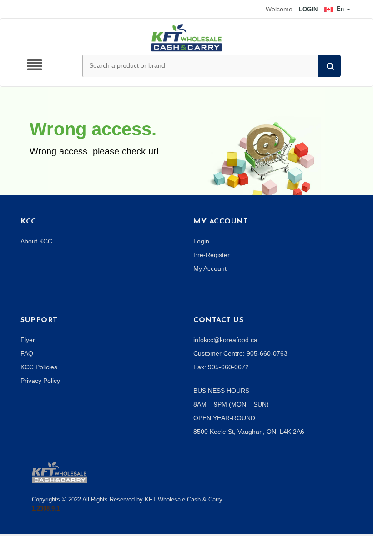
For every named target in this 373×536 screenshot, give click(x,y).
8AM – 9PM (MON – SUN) (231, 404)
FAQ (26, 353)
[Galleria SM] (59, 472)
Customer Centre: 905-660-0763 (240, 353)
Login (201, 241)
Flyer (27, 339)
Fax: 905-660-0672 (221, 367)
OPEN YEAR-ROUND (224, 418)
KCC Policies (38, 367)
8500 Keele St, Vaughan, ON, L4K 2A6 (248, 431)
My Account (210, 268)
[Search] (329, 66)
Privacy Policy (40, 380)
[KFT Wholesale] (186, 37)
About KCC (36, 241)
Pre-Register (211, 254)
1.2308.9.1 (46, 508)
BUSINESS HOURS (221, 390)
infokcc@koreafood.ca (225, 339)
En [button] (340, 8)
